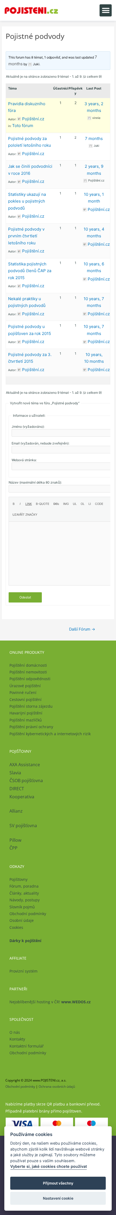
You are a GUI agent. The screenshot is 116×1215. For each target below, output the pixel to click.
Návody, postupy (24, 899)
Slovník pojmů (22, 906)
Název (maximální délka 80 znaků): (35, 482)
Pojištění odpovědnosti (29, 678)
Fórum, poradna (24, 886)
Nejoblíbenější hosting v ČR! (50, 1001)
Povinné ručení (22, 692)
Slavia (15, 773)
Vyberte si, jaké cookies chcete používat (48, 1166)
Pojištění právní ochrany (31, 726)
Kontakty (17, 1039)
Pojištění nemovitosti (28, 672)
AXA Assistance (25, 765)
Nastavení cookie (58, 1198)
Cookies (16, 927)
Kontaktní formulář (26, 1046)
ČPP (13, 848)
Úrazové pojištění (25, 685)
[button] (105, 10)
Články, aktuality (24, 893)
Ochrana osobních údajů (57, 1086)
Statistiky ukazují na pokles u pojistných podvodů (27, 201)
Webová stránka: (24, 460)
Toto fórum (22, 125)
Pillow (15, 840)
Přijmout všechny (58, 1183)
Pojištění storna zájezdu (31, 706)
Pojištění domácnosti (28, 665)
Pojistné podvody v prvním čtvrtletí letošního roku (26, 236)
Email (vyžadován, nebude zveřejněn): (40, 443)
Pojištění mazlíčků (25, 720)
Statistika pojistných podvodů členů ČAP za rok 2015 (29, 270)
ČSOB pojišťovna (26, 780)
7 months (94, 138)
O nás (14, 1032)
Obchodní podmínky (27, 913)
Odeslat (25, 597)
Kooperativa (21, 797)
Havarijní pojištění (25, 713)
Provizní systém (23, 971)
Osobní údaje (21, 920)
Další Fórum (82, 629)
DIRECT (16, 789)
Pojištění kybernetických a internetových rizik (50, 733)
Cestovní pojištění (25, 699)
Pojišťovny (18, 879)
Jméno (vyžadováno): (28, 427)
